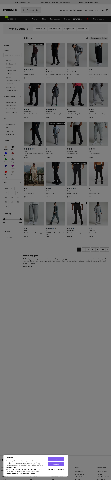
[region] (35, 466)
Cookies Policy (11, 467)
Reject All (56, 464)
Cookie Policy (11, 473)
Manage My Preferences (56, 469)
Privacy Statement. (27, 473)
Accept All (56, 459)
